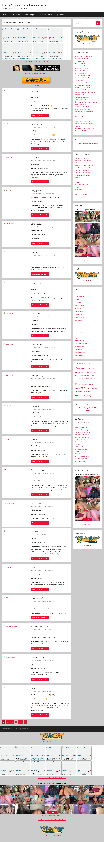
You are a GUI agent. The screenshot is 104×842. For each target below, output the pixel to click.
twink (83, 395)
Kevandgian (51, 94)
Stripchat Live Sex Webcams (84, 111)
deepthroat (85, 378)
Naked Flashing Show (81, 104)
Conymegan (36, 688)
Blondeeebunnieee (39, 626)
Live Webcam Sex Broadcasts (24, 5)
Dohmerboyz (79, 355)
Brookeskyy (36, 314)
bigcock (86, 372)
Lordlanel (35, 252)
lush (83, 384)
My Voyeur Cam (80, 95)
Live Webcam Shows (45, 15)
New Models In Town (81, 73)
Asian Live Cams (80, 80)
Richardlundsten (38, 470)
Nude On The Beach (81, 114)
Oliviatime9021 (37, 503)
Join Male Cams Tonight (82, 168)
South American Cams (82, 192)
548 (20, 722)
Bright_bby (36, 567)
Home (4, 15)
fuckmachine (78, 381)
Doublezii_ (36, 439)
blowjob (83, 375)
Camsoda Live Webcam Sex (83, 66)
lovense (78, 384)
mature (86, 384)
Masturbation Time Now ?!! (39, 115)
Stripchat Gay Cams (81, 163)
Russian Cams (79, 182)
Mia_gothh (36, 190)
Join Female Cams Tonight (83, 160)
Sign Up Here (60, 15)
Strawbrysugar (37, 224)
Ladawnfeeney (37, 406)
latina (89, 381)
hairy (85, 381)
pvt (90, 388)
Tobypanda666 (37, 657)
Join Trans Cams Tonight (82, 170)
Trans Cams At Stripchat (82, 175)
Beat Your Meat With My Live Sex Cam (87, 92)
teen (77, 395)
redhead (94, 388)
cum (96, 375)
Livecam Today (79, 116)
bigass (93, 368)
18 (76, 368)
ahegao (78, 368)
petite (87, 388)
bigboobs (79, 372)
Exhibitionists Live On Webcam (84, 107)
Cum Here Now (79, 119)
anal (82, 368)
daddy (79, 378)
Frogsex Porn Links (81, 194)
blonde (77, 375)
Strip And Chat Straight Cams (84, 165)
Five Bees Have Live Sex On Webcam (86, 102)
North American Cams (82, 185)
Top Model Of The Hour (82, 58)
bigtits (95, 372)
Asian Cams (78, 180)
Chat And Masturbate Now (83, 75)
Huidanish (35, 157)
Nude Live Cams (80, 189)
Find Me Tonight (29, 15)
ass (89, 368)
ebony (90, 378)
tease (97, 391)
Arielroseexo (36, 283)
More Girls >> (87, 260)
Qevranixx (35, 532)
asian (86, 368)
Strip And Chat (79, 177)
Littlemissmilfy (37, 598)
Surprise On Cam (80, 61)
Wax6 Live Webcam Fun (82, 172)
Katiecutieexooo (38, 124)
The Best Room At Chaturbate (84, 56)
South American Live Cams (83, 63)
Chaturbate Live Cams (82, 97)
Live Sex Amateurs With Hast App (85, 128)
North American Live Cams (83, 85)
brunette (87, 375)
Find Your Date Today (81, 70)
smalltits (87, 392)
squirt (93, 391)
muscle (92, 384)
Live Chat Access (80, 197)
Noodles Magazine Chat (82, 109)
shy (76, 391)
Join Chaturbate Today (82, 90)
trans (81, 395)
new (83, 387)
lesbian (92, 381)
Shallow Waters (15, 15)
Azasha (34, 91)
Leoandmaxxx (37, 344)
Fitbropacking (37, 375)
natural (77, 388)
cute (76, 378)
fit (95, 378)
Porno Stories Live (80, 99)
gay (82, 381)
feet (93, 378)
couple (92, 375)
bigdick (92, 372)
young (88, 395)
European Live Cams (81, 68)
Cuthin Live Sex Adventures (83, 121)
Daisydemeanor (80, 352)
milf (89, 384)
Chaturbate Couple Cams (83, 158)
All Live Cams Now (81, 187)
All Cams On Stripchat (81, 83)
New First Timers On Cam (83, 87)
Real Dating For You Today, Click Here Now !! (52, 820)
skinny (81, 391)
